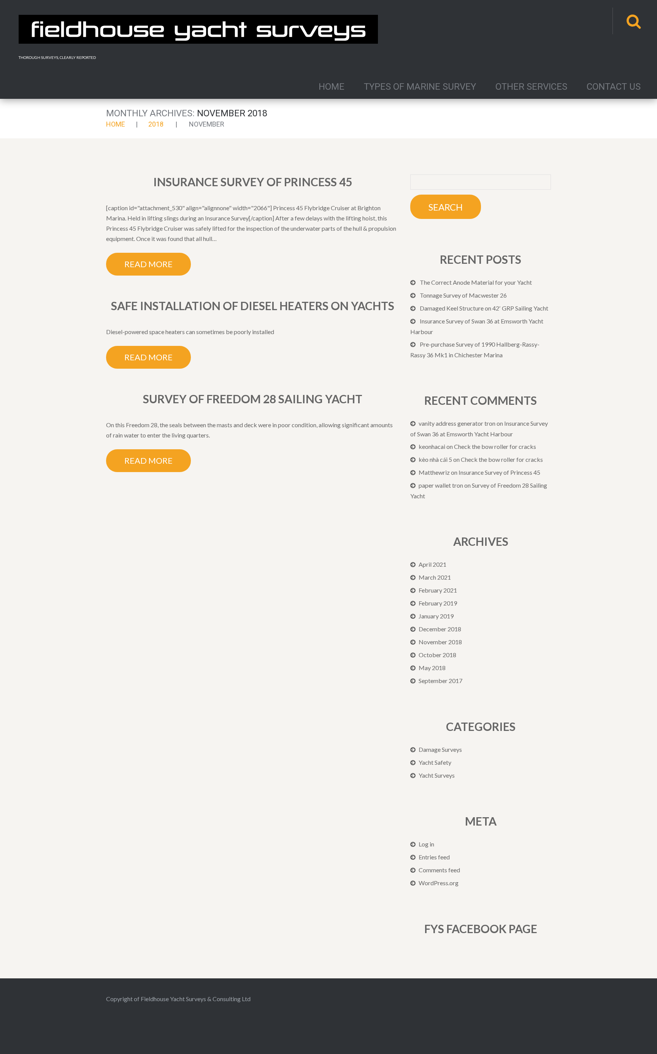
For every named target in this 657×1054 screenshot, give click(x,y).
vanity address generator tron (457, 423)
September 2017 (440, 680)
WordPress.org (439, 882)
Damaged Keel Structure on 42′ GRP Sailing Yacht (484, 308)
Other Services (531, 86)
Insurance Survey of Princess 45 (252, 182)
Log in (426, 844)
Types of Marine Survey (420, 86)
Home (331, 86)
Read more (148, 264)
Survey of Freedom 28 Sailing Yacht (252, 399)
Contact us (614, 86)
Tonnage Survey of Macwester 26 (463, 295)
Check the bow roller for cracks (495, 446)
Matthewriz (434, 472)
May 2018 (432, 667)
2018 (155, 124)
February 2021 (438, 590)
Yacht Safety (435, 762)
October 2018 (437, 654)
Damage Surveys (440, 749)
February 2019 (438, 603)
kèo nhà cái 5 (435, 459)
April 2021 (432, 564)
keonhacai (432, 446)
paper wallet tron (441, 485)
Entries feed (434, 857)
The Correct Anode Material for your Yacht (476, 282)
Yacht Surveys (437, 775)
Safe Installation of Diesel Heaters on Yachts (252, 305)
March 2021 (435, 577)
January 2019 (436, 616)
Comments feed (439, 869)
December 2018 (440, 628)
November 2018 (440, 641)
